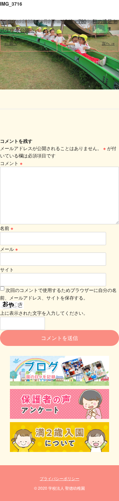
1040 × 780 (74, 21)
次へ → (108, 43)
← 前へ (10, 43)
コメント (11, 163)
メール (9, 249)
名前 (6, 228)
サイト (7, 269)
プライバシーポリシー (59, 478)
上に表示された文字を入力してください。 (44, 312)
